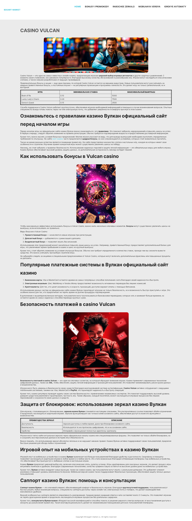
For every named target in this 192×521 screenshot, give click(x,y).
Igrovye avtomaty (175, 6)
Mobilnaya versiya (149, 6)
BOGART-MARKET (12, 10)
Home (77, 6)
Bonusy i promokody (97, 6)
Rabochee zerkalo (124, 6)
